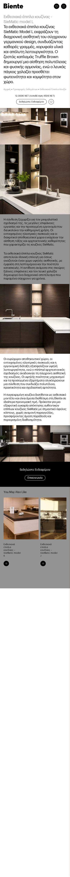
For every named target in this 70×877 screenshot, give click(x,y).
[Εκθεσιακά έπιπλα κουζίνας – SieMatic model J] (43, 563)
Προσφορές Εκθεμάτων (25, 89)
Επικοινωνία (35, 477)
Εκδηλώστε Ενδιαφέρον (31, 102)
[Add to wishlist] (51, 101)
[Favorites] (56, 6)
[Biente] (13, 6)
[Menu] (63, 6)
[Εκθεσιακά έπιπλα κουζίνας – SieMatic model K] (6, 563)
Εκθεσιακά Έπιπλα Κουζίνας (54, 89)
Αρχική (7, 89)
